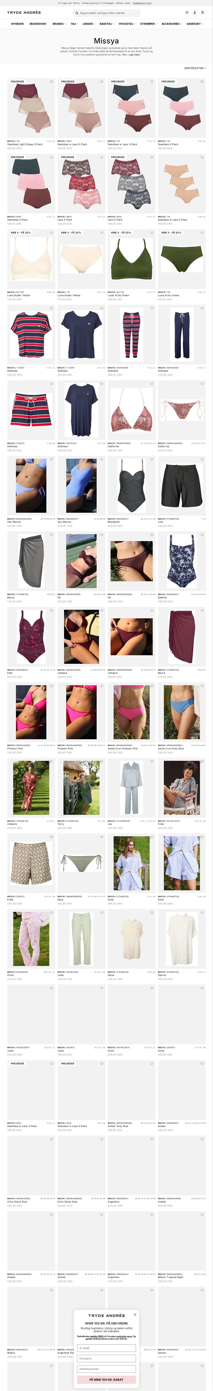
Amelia (162, 1201)
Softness (12, 370)
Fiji (59, 597)
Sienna (162, 975)
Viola (110, 899)
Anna (10, 975)
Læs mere (134, 54)
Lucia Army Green (118, 295)
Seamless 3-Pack (168, 144)
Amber (162, 1126)
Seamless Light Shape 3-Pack (24, 144)
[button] (75, 12)
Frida (161, 824)
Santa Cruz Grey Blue (171, 748)
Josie (61, 975)
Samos (162, 1352)
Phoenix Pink (15, 748)
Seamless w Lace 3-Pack (72, 144)
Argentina (113, 1201)
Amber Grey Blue (118, 1126)
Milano (11, 1352)
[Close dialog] (135, 1314)
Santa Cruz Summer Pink (123, 748)
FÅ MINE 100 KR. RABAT (106, 1379)
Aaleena (12, 824)
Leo (110, 824)
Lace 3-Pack (65, 219)
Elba (9, 672)
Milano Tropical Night (170, 1277)
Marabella (113, 521)
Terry (61, 824)
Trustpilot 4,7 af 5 (142, 3)
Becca (10, 597)
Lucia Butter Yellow (18, 295)
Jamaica (62, 672)
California (113, 446)
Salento (162, 597)
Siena (111, 975)
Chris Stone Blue (17, 1201)
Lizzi (160, 521)
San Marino (14, 521)
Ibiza (60, 899)
